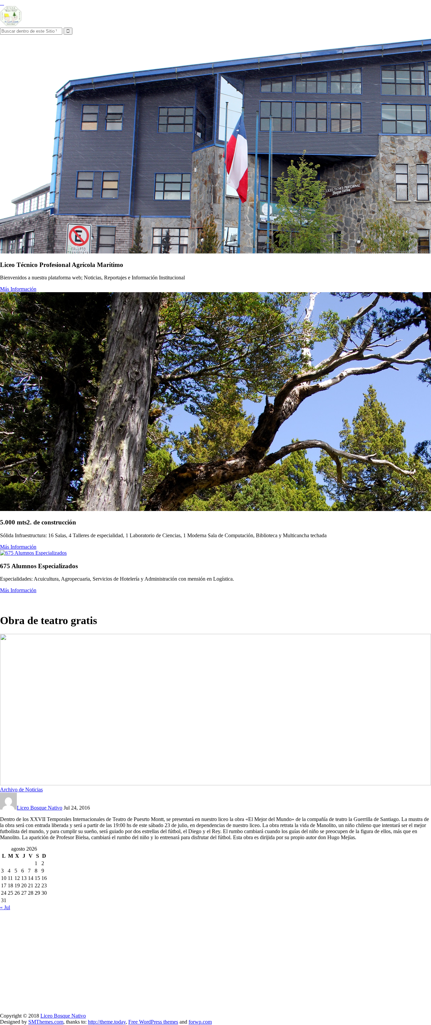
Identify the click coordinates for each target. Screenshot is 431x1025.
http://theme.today (107, 1022)
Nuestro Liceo (16, 600)
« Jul (5, 907)
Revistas (163, 600)
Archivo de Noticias (21, 789)
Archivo (123, 600)
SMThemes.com (45, 1022)
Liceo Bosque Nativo (39, 808)
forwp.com (200, 1022)
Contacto (185, 600)
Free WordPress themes (153, 1022)
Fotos (143, 600)
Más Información (18, 289)
